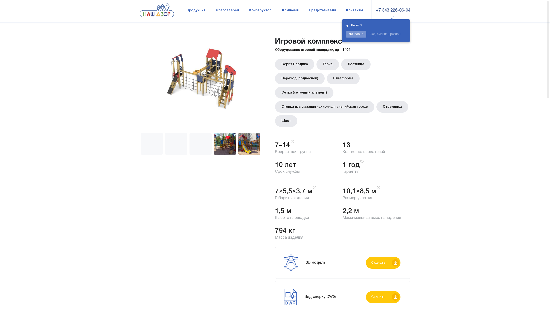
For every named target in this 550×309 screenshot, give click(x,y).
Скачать (378, 262)
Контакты (354, 10)
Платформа (343, 78)
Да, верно (356, 34)
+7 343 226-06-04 (393, 10)
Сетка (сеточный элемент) (304, 92)
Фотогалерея (227, 10)
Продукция (196, 10)
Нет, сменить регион (385, 34)
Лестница (356, 64)
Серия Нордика (294, 64)
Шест (286, 121)
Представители (322, 10)
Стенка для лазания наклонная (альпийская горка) (324, 106)
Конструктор (260, 10)
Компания (290, 10)
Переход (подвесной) (299, 78)
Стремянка (392, 106)
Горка (328, 64)
